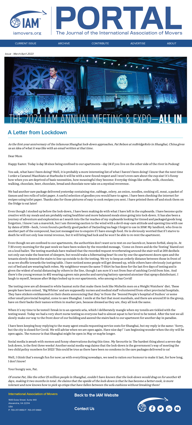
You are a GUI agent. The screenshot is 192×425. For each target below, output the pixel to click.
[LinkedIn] (169, 408)
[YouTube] (177, 408)
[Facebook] (152, 408)
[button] (100, 43)
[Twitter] (160, 408)
